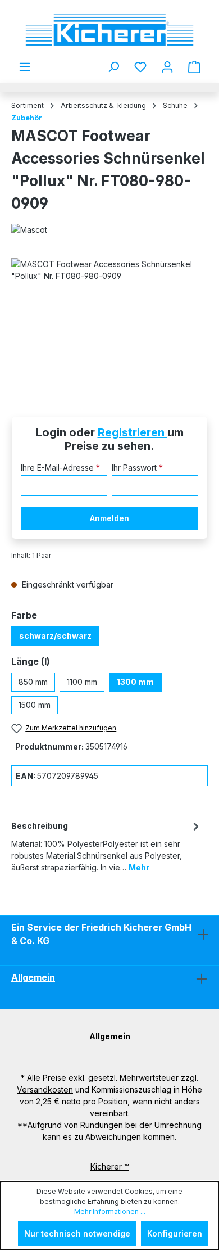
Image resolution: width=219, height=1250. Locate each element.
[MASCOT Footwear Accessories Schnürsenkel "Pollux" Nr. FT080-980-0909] (109, 321)
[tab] (106, 845)
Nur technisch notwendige (77, 1233)
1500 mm (35, 705)
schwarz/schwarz (55, 635)
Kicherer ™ (109, 1166)
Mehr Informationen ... (109, 1211)
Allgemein (33, 977)
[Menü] (24, 67)
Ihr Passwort (137, 467)
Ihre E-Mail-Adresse (60, 467)
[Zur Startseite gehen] (109, 30)
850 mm (33, 682)
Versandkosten (45, 1089)
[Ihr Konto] (167, 67)
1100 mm (82, 682)
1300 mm (135, 682)
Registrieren (132, 432)
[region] (109, 321)
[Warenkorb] (194, 67)
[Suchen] (113, 67)
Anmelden (109, 518)
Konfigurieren (174, 1233)
